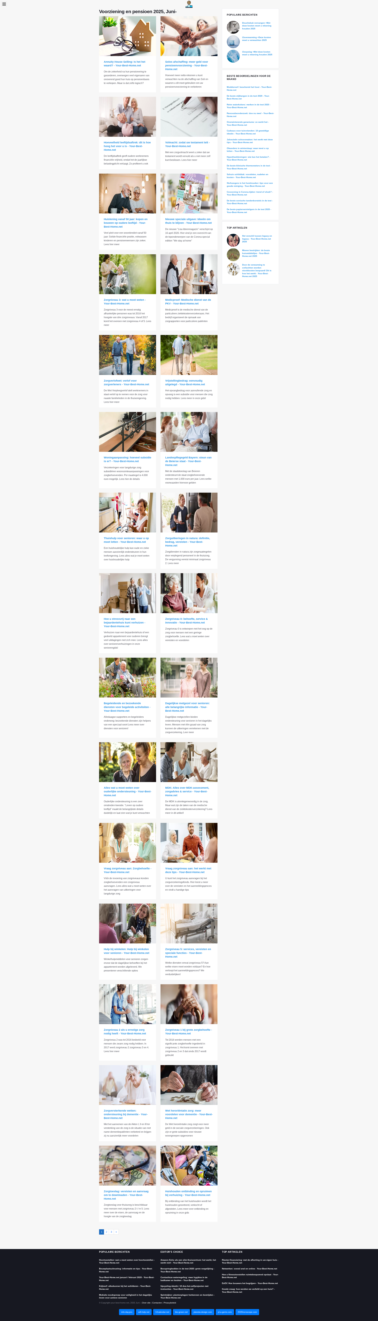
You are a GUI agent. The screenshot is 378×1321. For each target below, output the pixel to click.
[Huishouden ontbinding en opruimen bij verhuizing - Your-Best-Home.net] (189, 1165)
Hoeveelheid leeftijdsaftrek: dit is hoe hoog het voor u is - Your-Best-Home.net (127, 146)
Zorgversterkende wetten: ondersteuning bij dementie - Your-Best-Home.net (126, 1114)
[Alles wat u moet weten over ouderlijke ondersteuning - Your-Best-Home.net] (127, 762)
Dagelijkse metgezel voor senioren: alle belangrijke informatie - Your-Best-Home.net (187, 707)
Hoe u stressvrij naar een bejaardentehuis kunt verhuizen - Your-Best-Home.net (124, 622)
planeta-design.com (203, 1312)
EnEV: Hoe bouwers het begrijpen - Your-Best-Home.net (250, 1283)
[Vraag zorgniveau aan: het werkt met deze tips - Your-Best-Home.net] (189, 843)
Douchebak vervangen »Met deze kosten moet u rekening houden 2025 (256, 26)
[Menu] (4, 4)
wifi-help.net (143, 1312)
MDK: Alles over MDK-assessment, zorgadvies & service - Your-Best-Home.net (187, 791)
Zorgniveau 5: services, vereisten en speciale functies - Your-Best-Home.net (188, 953)
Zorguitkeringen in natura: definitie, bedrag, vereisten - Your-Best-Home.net (187, 542)
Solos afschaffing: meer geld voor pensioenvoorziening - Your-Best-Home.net (186, 65)
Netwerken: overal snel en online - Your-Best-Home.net (249, 1268)
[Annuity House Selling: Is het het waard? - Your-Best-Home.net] (127, 36)
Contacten (157, 1303)
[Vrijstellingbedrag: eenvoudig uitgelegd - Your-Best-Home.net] (189, 355)
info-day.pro (126, 1312)
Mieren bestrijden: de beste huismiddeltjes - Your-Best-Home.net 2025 (256, 253)
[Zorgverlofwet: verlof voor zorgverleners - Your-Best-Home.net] (127, 355)
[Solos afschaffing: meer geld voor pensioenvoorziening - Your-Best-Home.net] (189, 36)
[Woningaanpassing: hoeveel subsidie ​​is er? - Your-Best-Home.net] (127, 432)
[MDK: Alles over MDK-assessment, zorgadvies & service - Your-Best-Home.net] (189, 762)
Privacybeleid (170, 1303)
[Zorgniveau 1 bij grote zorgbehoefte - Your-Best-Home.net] (189, 1004)
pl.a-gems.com (225, 1312)
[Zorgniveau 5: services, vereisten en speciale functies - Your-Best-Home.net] (189, 923)
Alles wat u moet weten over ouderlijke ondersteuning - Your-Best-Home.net (127, 791)
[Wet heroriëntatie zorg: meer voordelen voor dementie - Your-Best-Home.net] (189, 1085)
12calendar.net (162, 1312)
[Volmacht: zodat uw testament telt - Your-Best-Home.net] (189, 117)
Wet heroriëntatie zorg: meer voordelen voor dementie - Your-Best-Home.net (189, 1114)
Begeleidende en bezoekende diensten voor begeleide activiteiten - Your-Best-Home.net (127, 707)
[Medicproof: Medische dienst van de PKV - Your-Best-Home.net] (189, 274)
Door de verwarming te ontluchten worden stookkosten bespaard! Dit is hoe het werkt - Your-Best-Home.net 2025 (256, 270)
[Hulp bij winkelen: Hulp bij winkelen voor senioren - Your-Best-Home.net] (127, 923)
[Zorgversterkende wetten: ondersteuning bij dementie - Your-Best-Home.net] (127, 1085)
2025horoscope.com (247, 1312)
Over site (146, 1303)
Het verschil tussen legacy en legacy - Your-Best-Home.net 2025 (257, 239)
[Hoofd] (189, 4)
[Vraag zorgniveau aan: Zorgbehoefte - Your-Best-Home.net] (127, 843)
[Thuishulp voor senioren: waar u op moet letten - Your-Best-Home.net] (127, 512)
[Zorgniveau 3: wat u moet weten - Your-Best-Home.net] (127, 274)
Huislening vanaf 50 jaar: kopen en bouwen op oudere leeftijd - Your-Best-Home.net (126, 223)
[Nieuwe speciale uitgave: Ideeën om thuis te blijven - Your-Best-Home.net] (189, 193)
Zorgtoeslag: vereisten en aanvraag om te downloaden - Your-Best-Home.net (126, 1195)
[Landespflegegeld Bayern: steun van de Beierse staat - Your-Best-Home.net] (189, 432)
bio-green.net (181, 1312)
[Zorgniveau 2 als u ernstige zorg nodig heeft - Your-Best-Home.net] (127, 1004)
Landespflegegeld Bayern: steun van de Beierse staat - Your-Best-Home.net (188, 461)
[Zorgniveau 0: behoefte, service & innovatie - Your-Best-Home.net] (189, 593)
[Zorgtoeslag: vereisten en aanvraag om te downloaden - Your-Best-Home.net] (127, 1165)
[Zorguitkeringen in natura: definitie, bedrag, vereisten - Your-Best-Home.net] (189, 512)
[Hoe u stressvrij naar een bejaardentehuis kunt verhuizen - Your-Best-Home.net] (127, 593)
